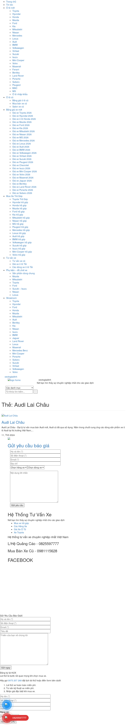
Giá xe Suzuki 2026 (21, 159)
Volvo (15, 63)
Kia (13, 26)
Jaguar (15, 338)
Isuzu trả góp (18, 248)
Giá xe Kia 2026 (20, 128)
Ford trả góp (18, 211)
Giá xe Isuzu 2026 (21, 168)
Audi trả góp (18, 236)
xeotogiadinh (13, 376)
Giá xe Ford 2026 (21, 125)
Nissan (15, 32)
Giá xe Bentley (19, 183)
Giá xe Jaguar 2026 (22, 180)
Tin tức (9, 4)
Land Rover (18, 75)
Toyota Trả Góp (20, 199)
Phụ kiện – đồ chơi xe (16, 270)
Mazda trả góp (19, 208)
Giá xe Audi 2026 (20, 146)
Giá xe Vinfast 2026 (22, 155)
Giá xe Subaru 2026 (22, 192)
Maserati (16, 66)
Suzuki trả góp (19, 245)
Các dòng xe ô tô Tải (22, 267)
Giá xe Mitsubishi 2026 (23, 131)
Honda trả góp (19, 205)
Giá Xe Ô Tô (20, 529)
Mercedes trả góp (21, 230)
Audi (14, 41)
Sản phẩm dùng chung (23, 273)
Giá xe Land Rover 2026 (24, 186)
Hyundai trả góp (20, 202)
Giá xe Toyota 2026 (22, 112)
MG (14, 91)
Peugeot (16, 84)
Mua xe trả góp (21, 523)
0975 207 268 (15, 680)
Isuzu (15, 57)
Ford (14, 23)
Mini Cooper (18, 60)
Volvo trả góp (18, 254)
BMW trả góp (18, 239)
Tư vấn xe (11, 257)
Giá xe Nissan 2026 (22, 134)
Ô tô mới (10, 7)
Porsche (16, 78)
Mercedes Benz (20, 350)
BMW (15, 44)
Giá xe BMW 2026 (21, 149)
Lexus (15, 38)
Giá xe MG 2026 (20, 137)
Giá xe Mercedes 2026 (23, 140)
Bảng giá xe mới (14, 109)
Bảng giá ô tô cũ (20, 100)
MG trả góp (18, 223)
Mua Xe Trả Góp (14, 196)
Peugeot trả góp (20, 226)
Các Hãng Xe (20, 526)
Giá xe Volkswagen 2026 (24, 152)
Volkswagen (18, 47)
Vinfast (15, 50)
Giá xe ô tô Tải (19, 263)
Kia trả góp (17, 214)
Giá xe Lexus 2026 (21, 143)
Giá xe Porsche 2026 (22, 189)
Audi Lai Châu (13, 422)
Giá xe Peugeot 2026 (22, 162)
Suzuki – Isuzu (19, 288)
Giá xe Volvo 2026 (21, 174)
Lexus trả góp (19, 233)
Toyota (15, 10)
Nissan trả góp (19, 220)
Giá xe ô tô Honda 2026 (24, 118)
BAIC (14, 88)
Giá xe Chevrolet (20, 165)
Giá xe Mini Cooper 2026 (24, 171)
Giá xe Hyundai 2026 (22, 115)
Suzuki (15, 54)
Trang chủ (11, 1)
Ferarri (15, 69)
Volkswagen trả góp (22, 242)
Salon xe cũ (18, 106)
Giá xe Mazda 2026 (22, 121)
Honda (15, 17)
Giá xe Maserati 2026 (22, 177)
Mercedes (17, 35)
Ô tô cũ (9, 97)
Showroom (11, 297)
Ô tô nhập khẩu (20, 94)
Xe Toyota (19, 532)
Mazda (15, 20)
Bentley (16, 72)
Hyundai (16, 13)
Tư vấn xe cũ (18, 260)
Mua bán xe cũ (19, 103)
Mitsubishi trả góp (21, 217)
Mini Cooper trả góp (22, 251)
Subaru (16, 81)
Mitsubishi (17, 29)
